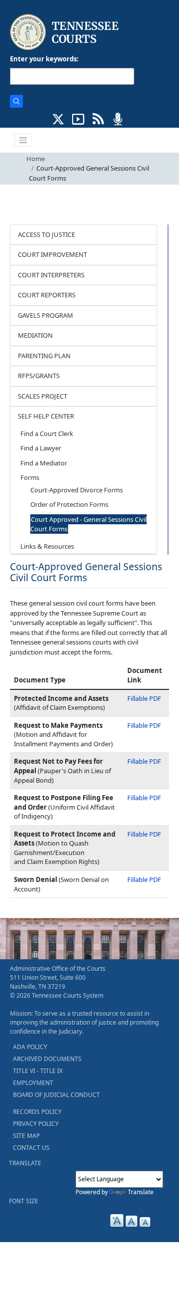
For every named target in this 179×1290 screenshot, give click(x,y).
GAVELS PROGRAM (45, 315)
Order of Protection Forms (69, 504)
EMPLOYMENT (33, 1082)
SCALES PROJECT (42, 396)
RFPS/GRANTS (39, 375)
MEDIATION (35, 335)
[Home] (65, 32)
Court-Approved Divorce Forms (76, 489)
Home (35, 158)
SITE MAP (26, 1135)
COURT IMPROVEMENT (52, 254)
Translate (141, 1192)
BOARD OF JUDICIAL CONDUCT (56, 1094)
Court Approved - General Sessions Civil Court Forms (88, 524)
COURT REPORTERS (47, 294)
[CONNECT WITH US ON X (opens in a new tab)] (58, 118)
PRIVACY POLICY (36, 1123)
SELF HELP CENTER (46, 416)
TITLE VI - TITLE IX (38, 1071)
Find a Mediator (43, 462)
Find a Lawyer (40, 447)
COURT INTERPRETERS (51, 274)
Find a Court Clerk (46, 433)
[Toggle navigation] (23, 140)
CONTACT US (31, 1147)
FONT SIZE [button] (23, 1201)
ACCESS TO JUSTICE (46, 234)
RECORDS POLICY (37, 1111)
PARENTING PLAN (44, 355)
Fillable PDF (144, 698)
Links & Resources (47, 546)
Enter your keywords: (44, 58)
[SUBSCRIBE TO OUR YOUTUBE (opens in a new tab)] (78, 118)
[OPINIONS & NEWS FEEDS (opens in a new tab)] (98, 118)
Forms (29, 477)
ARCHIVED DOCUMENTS (47, 1059)
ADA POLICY (30, 1047)
